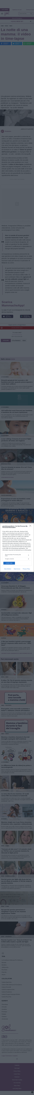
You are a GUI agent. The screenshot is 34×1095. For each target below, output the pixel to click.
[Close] (30, 526)
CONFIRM (9, 563)
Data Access (17, 569)
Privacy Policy (26, 569)
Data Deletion (7, 569)
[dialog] (17, 547)
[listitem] (17, 555)
